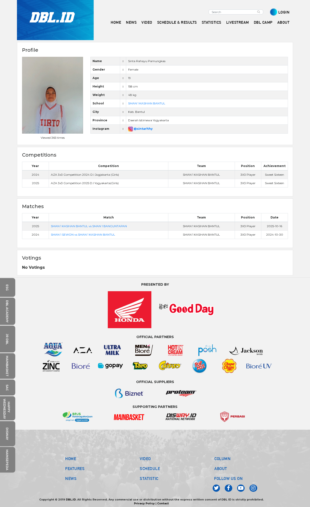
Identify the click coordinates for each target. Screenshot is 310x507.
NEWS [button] (131, 22)
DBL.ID (71, 499)
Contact (163, 503)
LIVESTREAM (237, 22)
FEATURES (75, 468)
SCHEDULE (150, 468)
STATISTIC (149, 478)
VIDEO (146, 22)
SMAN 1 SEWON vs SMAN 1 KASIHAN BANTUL (83, 234)
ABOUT (220, 468)
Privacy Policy (144, 503)
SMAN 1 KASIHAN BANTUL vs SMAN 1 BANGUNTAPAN (89, 226)
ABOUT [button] (283, 22)
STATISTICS (211, 22)
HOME (116, 22)
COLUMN (222, 458)
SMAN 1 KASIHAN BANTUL (146, 103)
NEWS (71, 478)
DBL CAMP (263, 22)
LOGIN (284, 12)
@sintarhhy (143, 128)
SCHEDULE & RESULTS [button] (177, 22)
